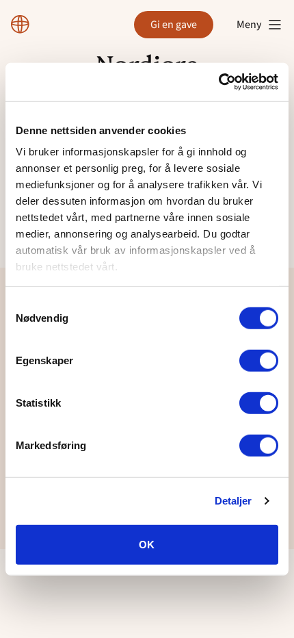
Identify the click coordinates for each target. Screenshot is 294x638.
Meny (249, 24)
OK (147, 544)
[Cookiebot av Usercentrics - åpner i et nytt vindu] (218, 82)
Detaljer (233, 501)
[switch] (258, 360)
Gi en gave (173, 24)
